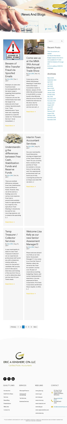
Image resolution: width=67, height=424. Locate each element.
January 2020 (51, 90)
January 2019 (51, 92)
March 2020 (50, 88)
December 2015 (51, 117)
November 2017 (51, 100)
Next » (35, 327)
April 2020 (50, 86)
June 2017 (50, 107)
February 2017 (51, 111)
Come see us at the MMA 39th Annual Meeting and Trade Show (33, 64)
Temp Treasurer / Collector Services (11, 236)
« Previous (13, 327)
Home (31, 7)
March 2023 (50, 78)
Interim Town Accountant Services (33, 140)
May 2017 (50, 109)
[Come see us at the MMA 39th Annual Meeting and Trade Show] (34, 46)
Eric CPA (10, 79)
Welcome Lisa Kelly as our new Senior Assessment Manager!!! (34, 238)
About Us (38, 7)
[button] (58, 6)
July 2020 (50, 84)
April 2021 (50, 82)
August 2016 (50, 113)
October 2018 (51, 94)
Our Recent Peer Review (53, 55)
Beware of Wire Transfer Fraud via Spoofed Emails (12, 70)
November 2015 (51, 119)
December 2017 (51, 98)
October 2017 (51, 103)
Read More (10, 126)
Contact (39, 10)
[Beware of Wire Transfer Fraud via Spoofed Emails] (13, 49)
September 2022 (51, 80)
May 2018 (50, 96)
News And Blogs (29, 10)
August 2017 (50, 105)
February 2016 (51, 115)
